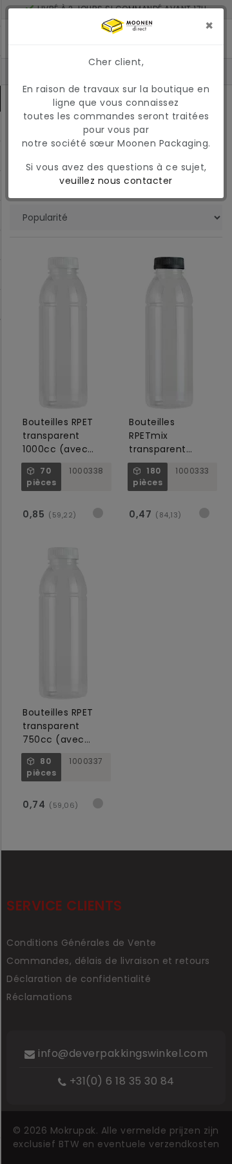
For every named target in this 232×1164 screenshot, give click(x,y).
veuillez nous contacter (116, 180)
